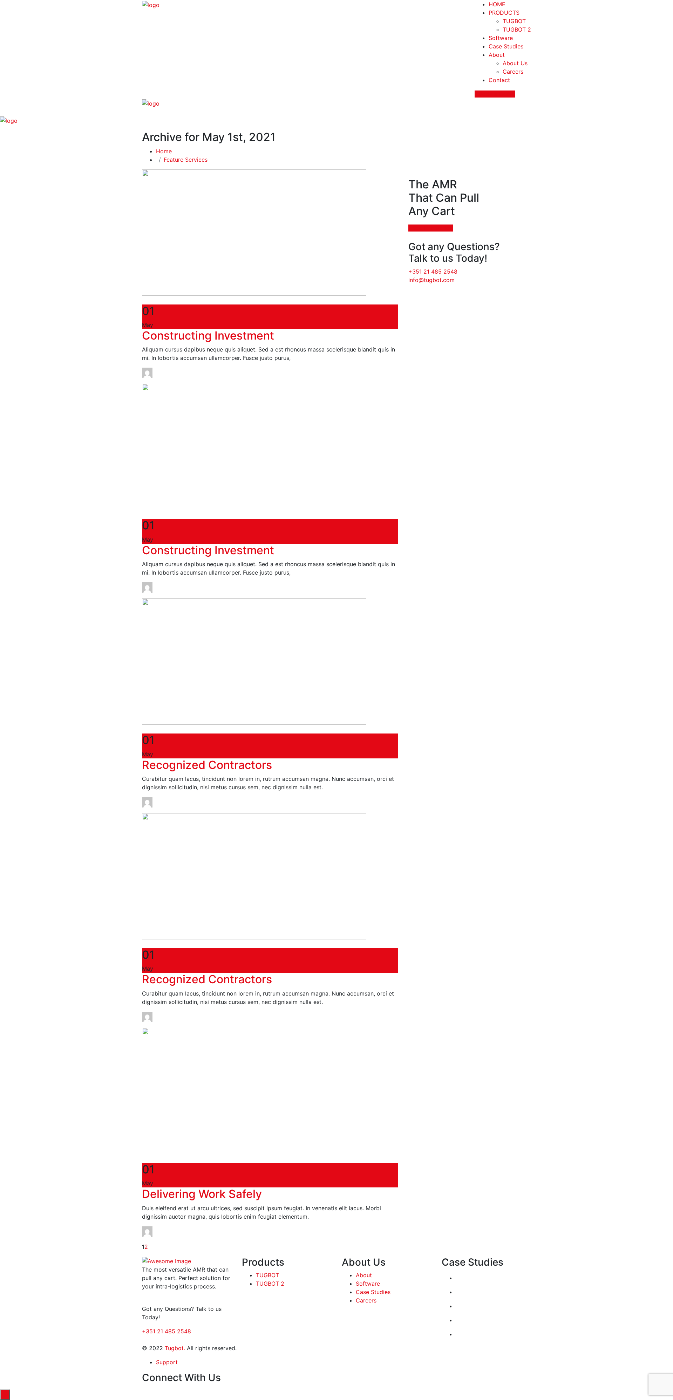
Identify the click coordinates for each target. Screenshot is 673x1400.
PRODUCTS (504, 12)
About (497, 54)
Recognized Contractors (207, 765)
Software (501, 37)
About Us (515, 63)
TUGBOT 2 (517, 29)
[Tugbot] (150, 4)
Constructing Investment (208, 335)
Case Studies (506, 46)
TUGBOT (514, 21)
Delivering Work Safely (202, 1194)
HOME (497, 4)
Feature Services (186, 159)
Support (167, 1362)
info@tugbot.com (431, 279)
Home (165, 151)
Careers (513, 71)
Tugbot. (175, 1348)
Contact (499, 79)
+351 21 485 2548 (432, 271)
